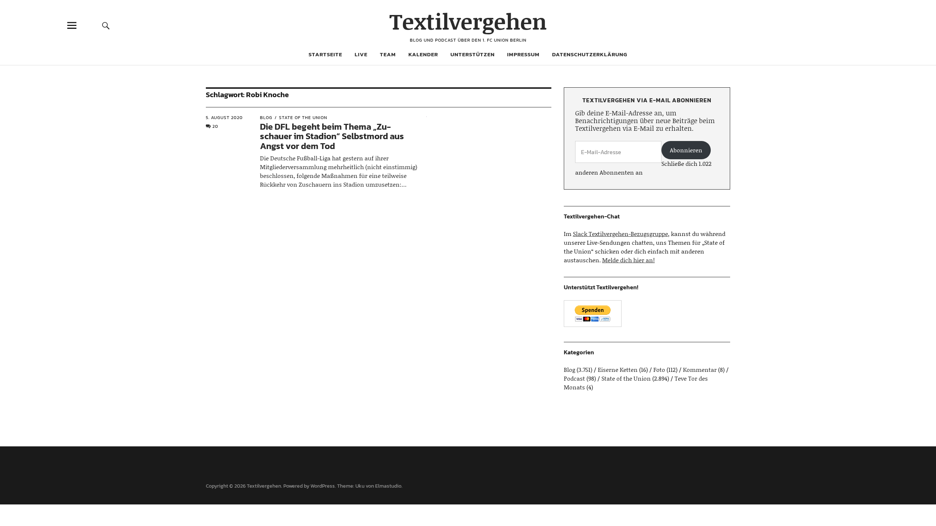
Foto (659, 369)
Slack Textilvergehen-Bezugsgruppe (620, 233)
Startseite (325, 54)
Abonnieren (686, 150)
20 (215, 126)
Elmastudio (388, 486)
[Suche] (105, 25)
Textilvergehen (468, 21)
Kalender (423, 54)
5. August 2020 (224, 117)
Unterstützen (472, 54)
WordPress (322, 486)
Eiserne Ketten (618, 369)
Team (388, 54)
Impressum (523, 54)
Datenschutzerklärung (589, 54)
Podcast (574, 378)
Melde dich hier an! (628, 260)
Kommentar (700, 369)
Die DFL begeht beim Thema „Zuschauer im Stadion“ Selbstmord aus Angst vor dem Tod (332, 136)
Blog (266, 117)
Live (361, 54)
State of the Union (303, 117)
